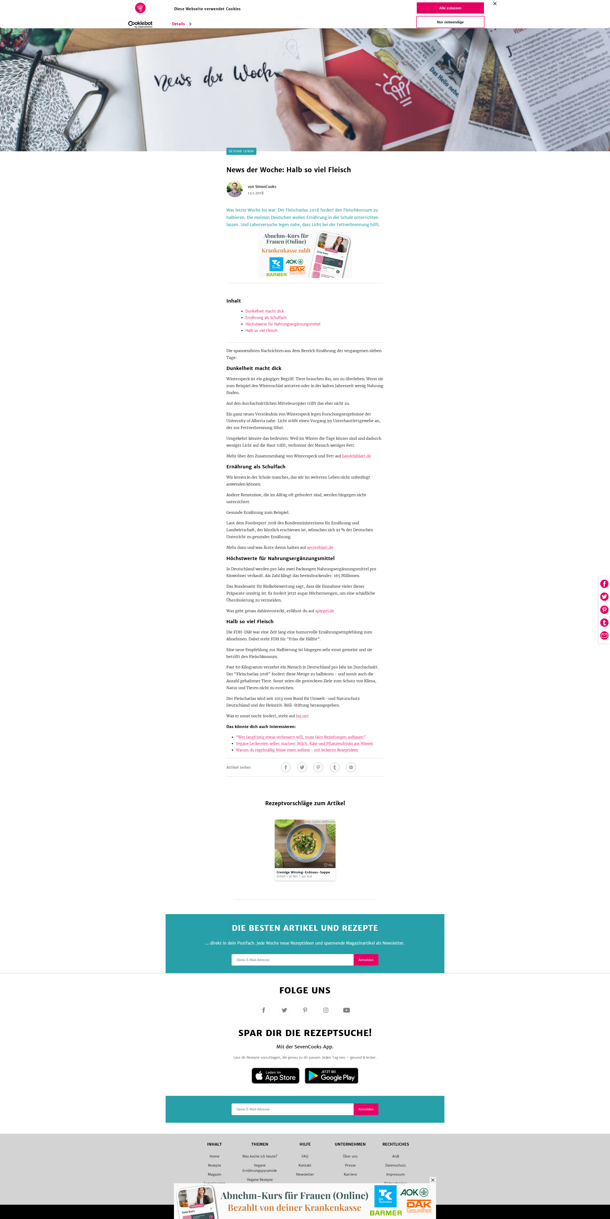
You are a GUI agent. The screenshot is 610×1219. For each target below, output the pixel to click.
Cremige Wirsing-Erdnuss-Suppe (303, 872)
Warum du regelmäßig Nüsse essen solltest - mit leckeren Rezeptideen (297, 750)
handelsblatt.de (356, 456)
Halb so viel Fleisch (261, 330)
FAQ (305, 1156)
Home (214, 1156)
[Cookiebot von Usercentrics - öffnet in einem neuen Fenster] (140, 24)
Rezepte (214, 1165)
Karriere (350, 1174)
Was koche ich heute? (259, 1156)
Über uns (350, 1156)
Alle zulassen (450, 8)
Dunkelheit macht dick (264, 311)
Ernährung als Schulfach (266, 317)
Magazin (214, 1174)
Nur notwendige (450, 22)
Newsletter (305, 1174)
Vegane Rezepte (260, 1180)
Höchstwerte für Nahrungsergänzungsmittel (282, 324)
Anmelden (366, 960)
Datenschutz (395, 1165)
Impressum (395, 1174)
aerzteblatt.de (320, 547)
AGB (395, 1156)
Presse (350, 1165)
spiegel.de (324, 610)
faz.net (302, 715)
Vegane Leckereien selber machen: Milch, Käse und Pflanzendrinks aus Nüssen (304, 743)
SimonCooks (265, 186)
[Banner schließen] (495, 3)
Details (178, 24)
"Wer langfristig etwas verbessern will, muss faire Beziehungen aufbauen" (301, 737)
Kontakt (305, 1165)
